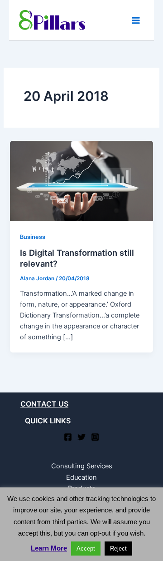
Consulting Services (81, 466)
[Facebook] (68, 437)
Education (81, 477)
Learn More (49, 548)
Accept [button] (86, 548)
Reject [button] (118, 548)
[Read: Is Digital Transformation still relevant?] (81, 181)
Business (32, 236)
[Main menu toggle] (136, 20)
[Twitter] (81, 437)
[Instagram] (95, 437)
